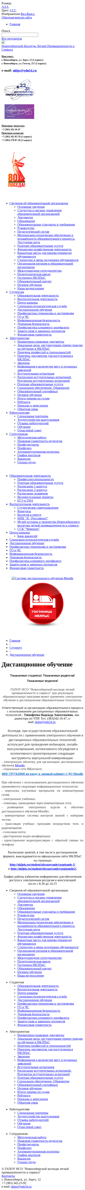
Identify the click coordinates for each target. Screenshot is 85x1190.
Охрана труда (26, 462)
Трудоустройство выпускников (38, 419)
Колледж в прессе (29, 514)
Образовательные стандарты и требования (46, 224)
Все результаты (12, 38)
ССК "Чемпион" (28, 529)
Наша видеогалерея (30, 288)
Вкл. (24, 14)
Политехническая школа (33, 274)
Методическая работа (31, 437)
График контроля (28, 455)
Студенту (15, 647)
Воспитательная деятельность (37, 299)
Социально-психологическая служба (42, 306)
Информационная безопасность (38, 320)
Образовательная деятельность (38, 295)
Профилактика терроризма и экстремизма (45, 313)
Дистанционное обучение (34, 309)
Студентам (16, 292)
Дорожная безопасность (33, 324)
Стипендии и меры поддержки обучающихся (47, 260)
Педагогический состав (33, 231)
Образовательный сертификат (37, 391)
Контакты (8, 1176)
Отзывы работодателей (33, 423)
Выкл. (31, 14)
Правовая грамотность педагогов (39, 441)
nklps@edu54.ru (45, 722)
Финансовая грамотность (34, 334)
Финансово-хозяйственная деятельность (44, 249)
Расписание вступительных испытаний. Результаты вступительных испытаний (44, 378)
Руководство (25, 228)
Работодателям (19, 412)
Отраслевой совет (29, 430)
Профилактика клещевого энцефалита (43, 327)
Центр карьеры (27, 302)
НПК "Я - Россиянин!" (32, 518)
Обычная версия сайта (17, 17)
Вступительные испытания (35, 373)
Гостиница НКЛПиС (31, 277)
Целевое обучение (29, 285)
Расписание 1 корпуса (32, 486)
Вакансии (24, 458)
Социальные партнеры (32, 416)
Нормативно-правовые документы (40, 341)
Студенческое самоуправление (38, 507)
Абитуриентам (19, 338)
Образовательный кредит (34, 281)
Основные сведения (30, 206)
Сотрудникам (18, 434)
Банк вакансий (27, 536)
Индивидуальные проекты (35, 497)
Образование (26, 221)
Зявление (23, 363)
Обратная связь (27, 409)
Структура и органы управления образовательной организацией (39, 212)
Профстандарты (28, 444)
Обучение (24, 426)
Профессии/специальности (35, 479)
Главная (14, 24)
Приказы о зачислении (32, 405)
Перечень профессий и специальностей (44, 352)
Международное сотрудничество (39, 270)
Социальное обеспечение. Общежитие (43, 387)
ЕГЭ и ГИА (25, 500)
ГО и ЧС (23, 316)
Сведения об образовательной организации (38, 203)
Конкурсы (24, 511)
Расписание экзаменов (32, 493)
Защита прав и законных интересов (41, 331)
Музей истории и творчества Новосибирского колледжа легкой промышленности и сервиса (48, 523)
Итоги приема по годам (33, 398)
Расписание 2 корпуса (32, 490)
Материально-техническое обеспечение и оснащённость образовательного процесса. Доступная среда (46, 238)
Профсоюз (24, 448)
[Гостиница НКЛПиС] (42, 627)
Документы (25, 217)
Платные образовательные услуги (40, 245)
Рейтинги (23, 402)
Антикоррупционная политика (38, 451)
